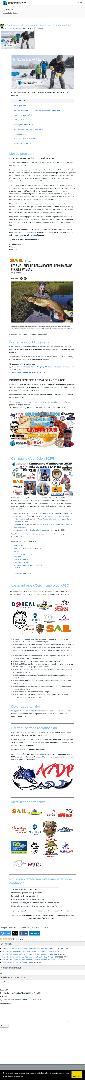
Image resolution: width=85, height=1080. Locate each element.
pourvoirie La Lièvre (21, 522)
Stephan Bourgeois (12, 28)
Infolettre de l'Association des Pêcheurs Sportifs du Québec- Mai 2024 (28, 960)
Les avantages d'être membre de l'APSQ (28, 129)
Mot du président (20, 106)
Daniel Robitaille (44, 519)
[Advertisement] (42, 1044)
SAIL (15, 571)
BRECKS (17, 568)
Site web (3, 996)
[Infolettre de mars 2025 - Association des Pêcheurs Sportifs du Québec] (17, 40)
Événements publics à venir (24, 115)
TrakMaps (17, 557)
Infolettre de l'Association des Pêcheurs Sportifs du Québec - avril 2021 (29, 954)
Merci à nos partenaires (22, 143)
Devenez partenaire (21, 134)
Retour (45, 928)
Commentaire (6, 1003)
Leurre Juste (18, 546)
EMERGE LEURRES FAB (22, 573)
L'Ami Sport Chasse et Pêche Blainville (28, 548)
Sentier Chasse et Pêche (23, 554)
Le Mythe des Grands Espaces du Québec (18, 962)
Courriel (4, 990)
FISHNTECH (18, 551)
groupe (34, 235)
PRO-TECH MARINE (21, 559)
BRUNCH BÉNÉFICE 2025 (23, 120)
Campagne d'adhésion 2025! (24, 124)
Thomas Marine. (64, 516)
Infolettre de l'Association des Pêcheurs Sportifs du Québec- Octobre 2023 (30, 957)
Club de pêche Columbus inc (36, 530)
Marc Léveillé (66, 524)
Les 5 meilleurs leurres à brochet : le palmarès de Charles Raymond (39, 110)
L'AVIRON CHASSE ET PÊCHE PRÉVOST (28, 565)
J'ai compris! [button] (76, 1075)
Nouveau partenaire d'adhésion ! (26, 139)
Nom (2, 982)
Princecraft (51, 516)
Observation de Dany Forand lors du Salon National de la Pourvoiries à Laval (30, 948)
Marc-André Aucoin (52, 524)
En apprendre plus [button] (15, 1076)
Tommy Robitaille (20, 527)
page (22, 235)
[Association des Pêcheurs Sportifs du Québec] (14, 3)
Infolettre (12, 928)
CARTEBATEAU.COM (21, 562)
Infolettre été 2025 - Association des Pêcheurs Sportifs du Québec (27, 951)
